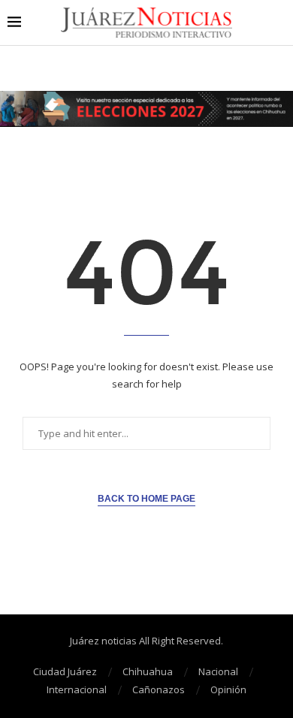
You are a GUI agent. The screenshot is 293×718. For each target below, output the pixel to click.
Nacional (218, 671)
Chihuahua (147, 671)
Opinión (228, 689)
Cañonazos (158, 689)
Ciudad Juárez (65, 671)
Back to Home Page (146, 498)
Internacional (77, 689)
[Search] (277, 23)
